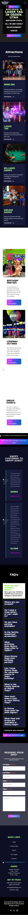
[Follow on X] (14, 910)
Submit (14, 816)
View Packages (12, 302)
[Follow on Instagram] (17, 910)
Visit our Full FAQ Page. (14, 735)
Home (14, 842)
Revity (17, 905)
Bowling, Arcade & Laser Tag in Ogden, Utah (14, 12)
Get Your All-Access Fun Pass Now (14, 442)
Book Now (14, 7)
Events (14, 850)
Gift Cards (14, 854)
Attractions (14, 846)
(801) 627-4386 (14, 890)
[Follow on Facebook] (10, 910)
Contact (14, 858)
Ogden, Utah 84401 (14, 884)
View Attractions (14, 35)
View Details (8, 96)
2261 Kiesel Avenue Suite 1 (14, 883)
